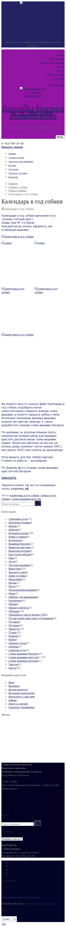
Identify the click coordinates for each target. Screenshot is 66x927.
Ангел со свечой (18, 703)
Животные (14, 568)
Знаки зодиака (17, 575)
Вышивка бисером (19, 543)
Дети (11, 561)
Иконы (12, 582)
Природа (13, 629)
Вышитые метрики (19, 551)
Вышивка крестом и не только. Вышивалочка (33, 26)
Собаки (5, 499)
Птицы (12, 632)
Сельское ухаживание (21, 707)
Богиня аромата (18, 689)
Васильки (14, 686)
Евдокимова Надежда (42, 903)
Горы (11, 558)
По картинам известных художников (30, 618)
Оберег (12, 604)
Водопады (14, 540)
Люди (11, 586)
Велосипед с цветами (21, 696)
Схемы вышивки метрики (23, 660)
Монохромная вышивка (22, 590)
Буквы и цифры (17, 536)
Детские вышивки (19, 565)
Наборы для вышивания (22, 597)
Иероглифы (15, 579)
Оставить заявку (57, 85)
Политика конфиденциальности (20, 897)
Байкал (12, 700)
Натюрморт (15, 600)
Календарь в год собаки (24, 495)
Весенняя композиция (21, 693)
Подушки (14, 625)
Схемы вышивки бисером (23, 653)
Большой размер (18, 533)
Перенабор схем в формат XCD (27, 614)
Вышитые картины (19, 547)
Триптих (13, 664)
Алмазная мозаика (19, 522)
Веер (11, 682)
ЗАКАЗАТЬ (8, 478)
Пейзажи (13, 611)
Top (3, 924)
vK (26, 488)
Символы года (17, 650)
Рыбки (12, 639)
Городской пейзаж (19, 554)
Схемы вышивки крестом (26, 499)
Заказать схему (17, 572)
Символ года (48, 495)
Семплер (13, 646)
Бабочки (13, 529)
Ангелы (12, 526)
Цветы (12, 668)
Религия (13, 636)
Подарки (13, 621)
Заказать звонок (12, 147)
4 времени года (17, 519)
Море (11, 593)
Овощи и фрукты (18, 607)
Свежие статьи (17, 643)
